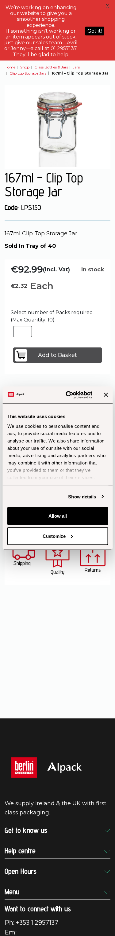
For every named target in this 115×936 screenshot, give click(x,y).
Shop (24, 67)
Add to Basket (57, 355)
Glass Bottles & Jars (51, 67)
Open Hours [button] (20, 871)
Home (10, 67)
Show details (82, 496)
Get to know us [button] (26, 830)
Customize (54, 535)
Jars (76, 67)
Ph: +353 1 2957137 (31, 922)
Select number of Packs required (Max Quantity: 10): (52, 316)
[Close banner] (106, 395)
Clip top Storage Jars (28, 73)
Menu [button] (12, 891)
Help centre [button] (20, 850)
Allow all (57, 516)
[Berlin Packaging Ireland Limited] (46, 767)
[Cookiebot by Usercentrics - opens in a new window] (68, 395)
